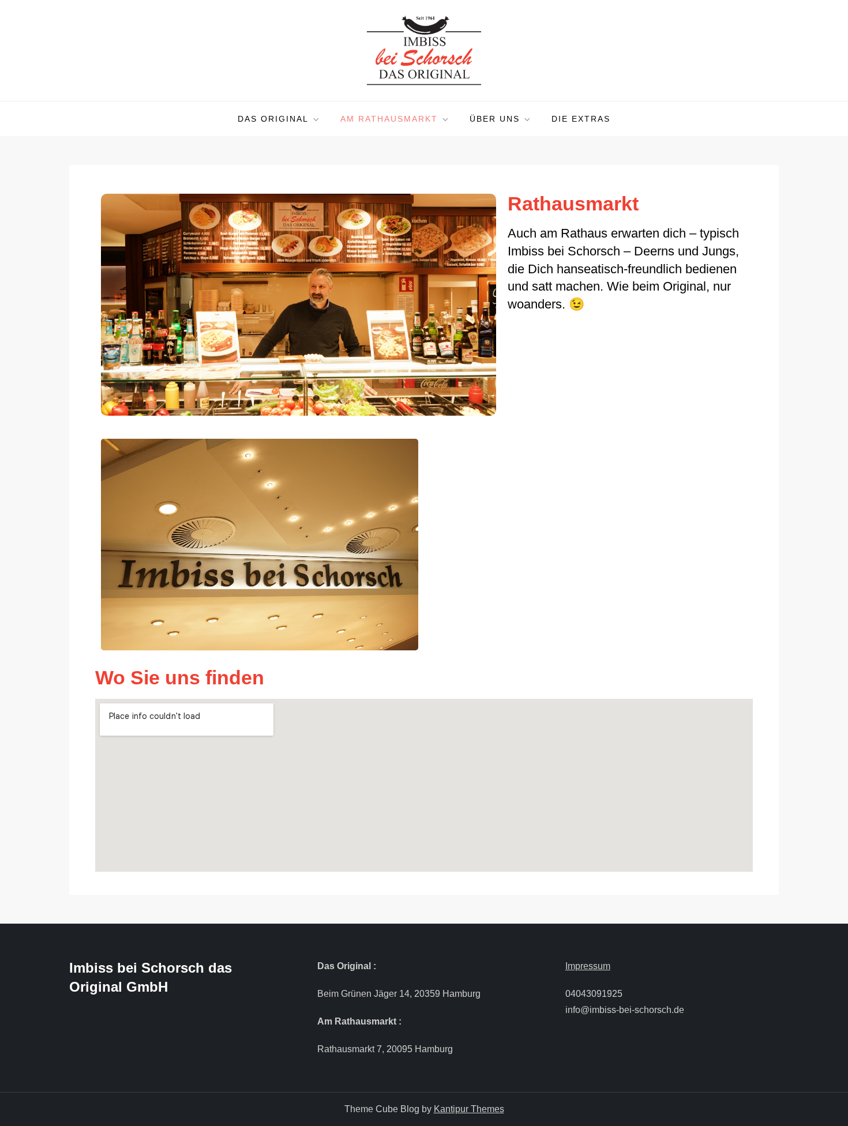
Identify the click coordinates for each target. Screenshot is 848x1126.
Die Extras (580, 118)
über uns (495, 118)
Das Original (273, 118)
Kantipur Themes (469, 1109)
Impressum (587, 966)
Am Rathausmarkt (389, 118)
